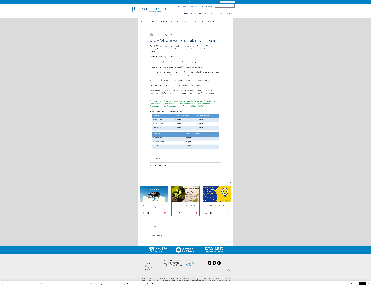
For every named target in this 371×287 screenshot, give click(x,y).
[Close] (369, 283)
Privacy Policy (191, 263)
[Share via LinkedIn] (160, 166)
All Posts (143, 21)
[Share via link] (165, 166)
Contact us (190, 261)
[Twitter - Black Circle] (214, 263)
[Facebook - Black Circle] (209, 263)
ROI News (175, 21)
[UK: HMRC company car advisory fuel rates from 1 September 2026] (154, 194)
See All (229, 182)
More (210, 21)
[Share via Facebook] (151, 166)
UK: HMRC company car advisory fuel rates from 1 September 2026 (151, 206)
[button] (228, 21)
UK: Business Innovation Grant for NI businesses (215, 206)
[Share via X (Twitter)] (155, 166)
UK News (163, 21)
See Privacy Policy (150, 284)
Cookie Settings (351, 284)
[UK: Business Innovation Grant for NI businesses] (217, 194)
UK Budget (187, 21)
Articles (153, 21)
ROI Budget (199, 21)
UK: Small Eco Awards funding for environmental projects (184, 206)
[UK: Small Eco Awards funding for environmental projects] (186, 194)
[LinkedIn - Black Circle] (219, 263)
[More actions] (220, 35)
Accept (363, 284)
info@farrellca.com (175, 265)
